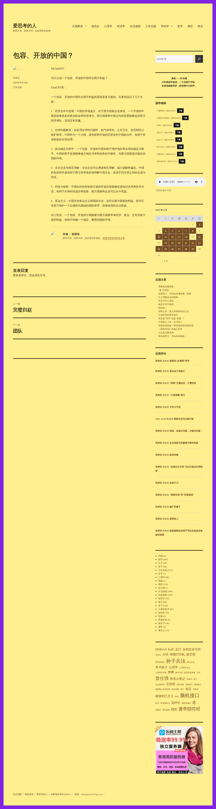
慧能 (160, 580)
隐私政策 (29, 794)
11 (166, 236)
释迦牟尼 (162, 619)
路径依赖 (174, 454)
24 (159, 249)
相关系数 (175, 689)
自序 (157, 703)
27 (179, 249)
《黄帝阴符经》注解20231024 (166, 161)
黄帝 (160, 626)
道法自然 (166, 710)
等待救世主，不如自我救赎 (171, 336)
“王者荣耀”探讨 (177, 394)
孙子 (160, 566)
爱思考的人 (25, 25)
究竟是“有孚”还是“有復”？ (171, 318)
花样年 (175, 703)
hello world (160, 418)
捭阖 (171, 672)
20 (179, 242)
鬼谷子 (161, 623)
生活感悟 (135, 26)
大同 (165, 654)
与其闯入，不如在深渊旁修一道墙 (174, 293)
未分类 (161, 587)
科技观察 (162, 594)
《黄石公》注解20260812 (164, 132)
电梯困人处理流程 (162, 689)
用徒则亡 (197, 684)
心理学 (108, 26)
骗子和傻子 (175, 506)
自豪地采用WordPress (61, 794)
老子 (160, 602)
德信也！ (162, 307)
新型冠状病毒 (189, 672)
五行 (178, 649)
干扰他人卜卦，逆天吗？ (170, 321)
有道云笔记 (177, 679)
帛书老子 (161, 667)
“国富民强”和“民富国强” (182, 494)
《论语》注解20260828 (163, 125)
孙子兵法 (176, 660)
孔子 (160, 563)
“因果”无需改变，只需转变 (183, 383)
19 (172, 242)
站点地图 (17, 794)
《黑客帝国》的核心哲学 (170, 329)
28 (186, 249)
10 (159, 236)
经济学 (121, 26)
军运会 (158, 655)
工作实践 (150, 26)
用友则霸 (180, 684)
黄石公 (161, 630)
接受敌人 (174, 518)
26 (172, 249)
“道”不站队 (163, 290)
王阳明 (170, 684)
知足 (188, 689)
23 (199, 242)
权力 (195, 679)
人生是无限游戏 (166, 332)
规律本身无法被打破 (184, 418)
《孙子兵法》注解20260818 (165, 147)
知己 (182, 689)
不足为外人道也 (166, 300)
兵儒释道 (77, 26)
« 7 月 (165, 261)
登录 (42, 275)
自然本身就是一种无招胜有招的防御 (175, 325)
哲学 (180, 26)
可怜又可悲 (175, 406)
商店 (200, 26)
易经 (190, 26)
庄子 (160, 573)
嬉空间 (190, 654)
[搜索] (199, 59)
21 (186, 242)
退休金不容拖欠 (177, 371)
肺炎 (177, 696)
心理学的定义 (185, 667)
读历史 (95, 26)
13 (179, 236)
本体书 (189, 679)
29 (193, 249)
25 (166, 249)
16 (199, 236)
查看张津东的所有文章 (114, 238)
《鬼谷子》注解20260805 (164, 139)
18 (166, 242)
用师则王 (189, 684)
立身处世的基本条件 (168, 314)
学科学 (165, 26)
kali (171, 648)
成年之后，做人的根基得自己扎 (173, 311)
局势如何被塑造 (166, 286)
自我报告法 (165, 703)
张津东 (16, 77)
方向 (198, 672)
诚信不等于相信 (166, 304)
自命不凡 (174, 482)
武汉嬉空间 (160, 684)
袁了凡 (161, 605)
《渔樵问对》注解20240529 (165, 154)
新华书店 (179, 672)
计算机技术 (163, 609)
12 (172, 236)
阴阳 (174, 709)
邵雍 (160, 616)
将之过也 (190, 662)
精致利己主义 (164, 696)
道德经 (158, 710)
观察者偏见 (186, 703)
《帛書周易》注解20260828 (165, 110)
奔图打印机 (177, 654)
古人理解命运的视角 (168, 297)
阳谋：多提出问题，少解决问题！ (186, 430)
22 (193, 242)
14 (186, 236)
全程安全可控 (192, 649)
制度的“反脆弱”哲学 (180, 360)
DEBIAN (161, 649)
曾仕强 (162, 678)
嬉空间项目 (160, 662)
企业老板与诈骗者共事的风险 (184, 442)
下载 (180, 110)
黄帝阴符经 (189, 709)
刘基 (160, 555)
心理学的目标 (161, 672)
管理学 (195, 689)
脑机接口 (190, 695)
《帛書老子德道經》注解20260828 (168, 118)
